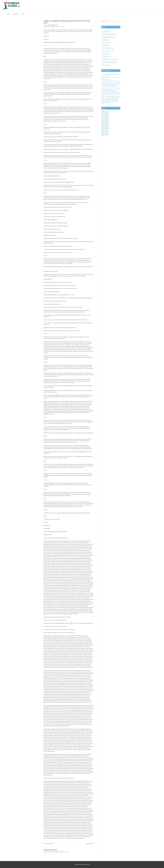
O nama (22, 14)
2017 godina (105, 113)
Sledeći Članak (89, 843)
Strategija (106, 56)
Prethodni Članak (48, 843)
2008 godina (105, 127)
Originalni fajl (57, 26)
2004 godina (105, 133)
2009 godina (105, 125)
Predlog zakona (108, 48)
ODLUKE (105, 45)
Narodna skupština (108, 37)
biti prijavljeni (67, 851)
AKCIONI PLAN (106, 31)
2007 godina (105, 128)
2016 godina (105, 114)
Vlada (8, 14)
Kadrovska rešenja (105, 79)
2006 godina (105, 130)
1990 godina (105, 134)
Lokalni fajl (62, 26)
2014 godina (105, 118)
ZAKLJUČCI (105, 65)
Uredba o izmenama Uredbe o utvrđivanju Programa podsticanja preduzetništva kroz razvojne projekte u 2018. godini (110, 84)
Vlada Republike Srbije (109, 62)
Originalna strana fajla (49, 26)
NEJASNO (105, 40)
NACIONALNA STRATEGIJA (109, 34)
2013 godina (105, 119)
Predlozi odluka (107, 51)
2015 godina (105, 116)
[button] (156, 14)
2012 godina (105, 121)
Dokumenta (15, 14)
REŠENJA (106, 53)
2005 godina (105, 131)
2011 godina (104, 122)
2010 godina (105, 124)
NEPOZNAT (106, 42)
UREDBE (53, 25)
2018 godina (105, 111)
